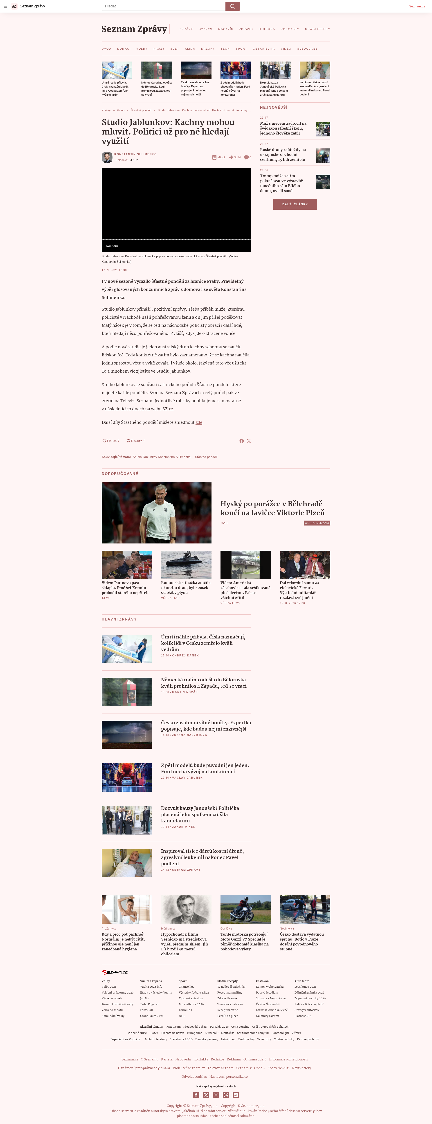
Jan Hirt (145, 998)
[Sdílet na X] (249, 441)
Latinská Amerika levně (272, 1010)
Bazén (155, 1033)
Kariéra (167, 1059)
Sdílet (237, 157)
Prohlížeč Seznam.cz (189, 1068)
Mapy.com (173, 1027)
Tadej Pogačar (149, 1004)
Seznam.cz (417, 6)
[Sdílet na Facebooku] (241, 441)
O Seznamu (149, 1059)
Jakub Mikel (183, 826)
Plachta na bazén (172, 1033)
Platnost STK (303, 1016)
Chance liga (186, 987)
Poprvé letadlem (267, 992)
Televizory (264, 1039)
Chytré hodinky (284, 1039)
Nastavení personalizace (228, 1077)
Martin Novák (185, 692)
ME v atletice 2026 (191, 1004)
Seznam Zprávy (186, 869)
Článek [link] (110, 180)
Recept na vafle (227, 1010)
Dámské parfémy (206, 1039)
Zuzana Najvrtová (189, 735)
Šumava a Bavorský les (271, 998)
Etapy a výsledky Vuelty (156, 992)
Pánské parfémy (308, 1039)
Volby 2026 (109, 987)
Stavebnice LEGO (181, 1039)
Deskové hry (246, 1039)
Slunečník (211, 1033)
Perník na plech (227, 1016)
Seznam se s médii (250, 1068)
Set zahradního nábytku (253, 1033)
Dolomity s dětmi (267, 1016)
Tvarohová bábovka (230, 1004)
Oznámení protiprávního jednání (144, 1068)
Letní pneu (228, 1039)
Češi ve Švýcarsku (268, 1004)
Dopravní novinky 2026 (310, 998)
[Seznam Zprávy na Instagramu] (216, 1095)
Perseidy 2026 (219, 1027)
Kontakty (201, 1059)
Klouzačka (227, 1033)
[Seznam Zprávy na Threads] (226, 1095)
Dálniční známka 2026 (309, 992)
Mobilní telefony (156, 1039)
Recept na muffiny (229, 992)
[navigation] (5, 6)
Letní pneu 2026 (305, 987)
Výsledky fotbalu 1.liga (194, 992)
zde (199, 422)
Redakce (217, 1059)
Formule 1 (185, 1010)
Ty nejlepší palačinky (231, 987)
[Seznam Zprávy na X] (206, 1095)
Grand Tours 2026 (151, 1016)
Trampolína (194, 1033)
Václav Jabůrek (187, 777)
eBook (221, 157)
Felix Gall (146, 1010)
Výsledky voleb (112, 998)
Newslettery (301, 1068)
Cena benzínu (240, 1027)
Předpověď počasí (195, 1027)
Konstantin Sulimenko (135, 154)
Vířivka (296, 1033)
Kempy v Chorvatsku (270, 987)
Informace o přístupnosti (288, 1059)
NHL (182, 1016)
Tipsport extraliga (191, 998)
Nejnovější (274, 107)
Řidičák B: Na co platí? (309, 1004)
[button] (117, 70)
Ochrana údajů (254, 1059)
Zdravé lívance (227, 998)
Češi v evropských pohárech (270, 1027)
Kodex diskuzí (278, 1068)
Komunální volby (113, 1016)
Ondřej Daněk (185, 655)
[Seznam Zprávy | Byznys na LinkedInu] (236, 1095)
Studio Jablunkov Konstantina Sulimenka (162, 457)
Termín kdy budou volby (118, 1004)
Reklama (234, 1059)
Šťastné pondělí (206, 457)
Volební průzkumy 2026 (117, 992)
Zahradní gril (280, 1033)
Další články (295, 204)
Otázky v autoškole (307, 1010)
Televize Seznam (220, 1068)
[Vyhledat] (232, 6)
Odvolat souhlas (194, 1077)
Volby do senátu (112, 1010)
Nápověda (183, 1059)
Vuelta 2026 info (151, 987)
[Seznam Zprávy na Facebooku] (196, 1095)
